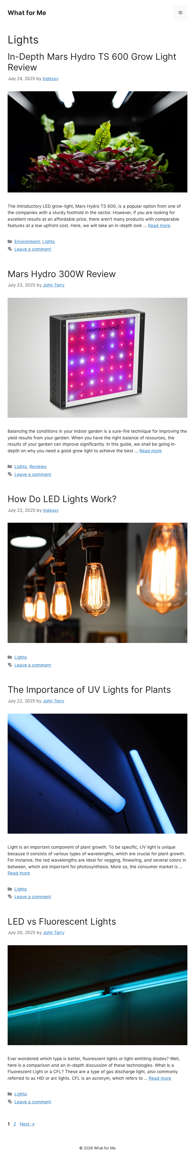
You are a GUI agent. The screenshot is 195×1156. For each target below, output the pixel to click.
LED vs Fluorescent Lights (62, 921)
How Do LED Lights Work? (62, 498)
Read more (159, 225)
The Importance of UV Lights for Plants (89, 689)
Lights (48, 241)
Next (27, 1124)
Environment (27, 241)
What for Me (27, 13)
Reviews (37, 466)
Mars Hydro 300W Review (62, 273)
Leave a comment (32, 249)
